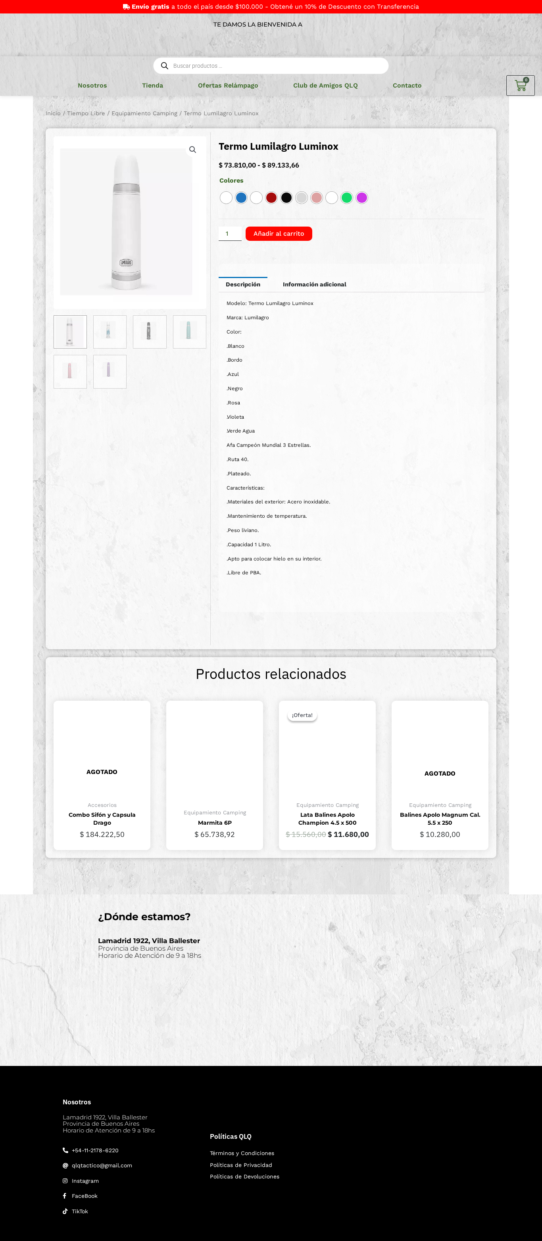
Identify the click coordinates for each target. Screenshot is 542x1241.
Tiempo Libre (86, 113)
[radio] (226, 198)
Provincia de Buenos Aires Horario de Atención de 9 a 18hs (149, 948)
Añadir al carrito (279, 233)
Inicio (53, 113)
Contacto (407, 85)
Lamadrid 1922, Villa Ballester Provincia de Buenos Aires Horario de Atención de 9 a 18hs (109, 1123)
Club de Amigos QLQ (325, 85)
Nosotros (92, 85)
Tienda (152, 85)
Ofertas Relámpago (228, 85)
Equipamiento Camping (144, 113)
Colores (231, 180)
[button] (193, 150)
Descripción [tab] (243, 284)
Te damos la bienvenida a (257, 24)
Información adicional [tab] (314, 284)
